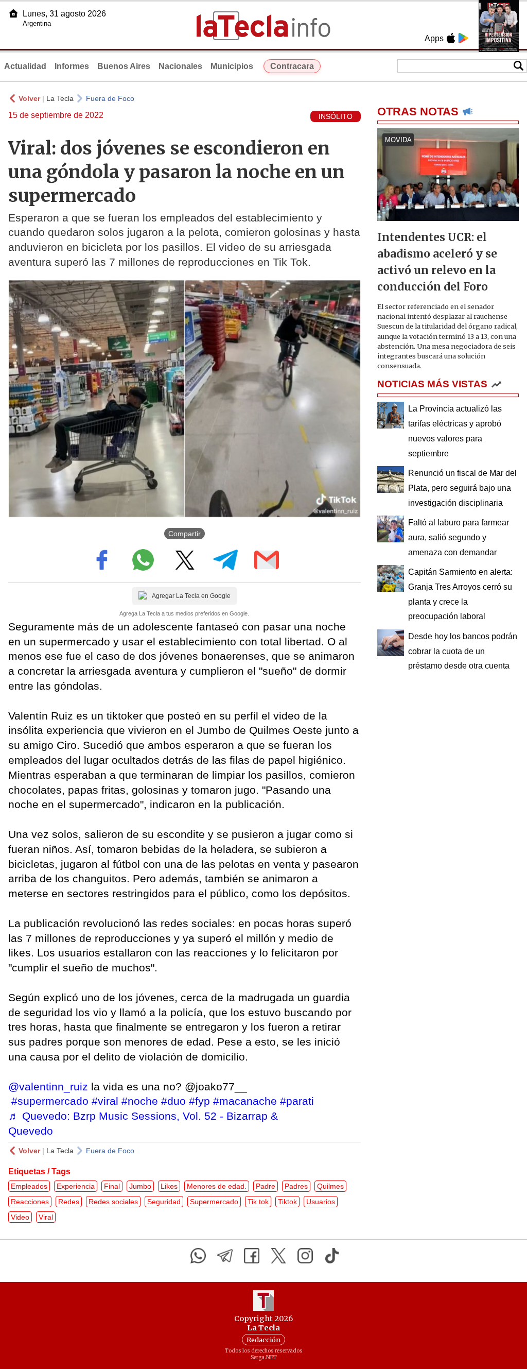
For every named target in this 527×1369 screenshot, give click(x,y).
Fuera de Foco (110, 98)
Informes (72, 66)
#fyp (199, 1101)
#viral (105, 1101)
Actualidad (25, 66)
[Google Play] (463, 38)
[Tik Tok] (332, 1255)
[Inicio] (13, 13)
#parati (297, 1101)
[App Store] (451, 38)
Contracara (292, 66)
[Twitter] (278, 1255)
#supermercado (50, 1101)
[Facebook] (252, 1255)
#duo (173, 1101)
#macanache (245, 1101)
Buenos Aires (123, 66)
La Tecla (60, 98)
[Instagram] (305, 1255)
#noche (139, 1101)
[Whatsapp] (198, 1255)
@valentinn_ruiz (48, 1086)
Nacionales (180, 66)
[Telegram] (225, 1255)
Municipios (231, 66)
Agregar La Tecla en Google (191, 596)
